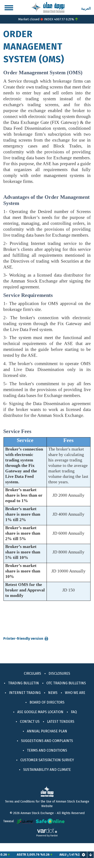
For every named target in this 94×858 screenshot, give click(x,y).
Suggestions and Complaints (47, 741)
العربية (86, 8)
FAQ (74, 712)
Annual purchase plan (47, 731)
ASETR (15, 854)
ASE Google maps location (40, 712)
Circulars (32, 673)
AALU (56, 854)
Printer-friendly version (23, 638)
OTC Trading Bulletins (66, 683)
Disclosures (59, 673)
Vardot (54, 835)
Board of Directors (47, 702)
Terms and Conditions (47, 750)
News (52, 693)
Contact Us (30, 721)
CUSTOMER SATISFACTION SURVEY (47, 760)
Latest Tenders (60, 721)
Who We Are (75, 693)
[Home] (47, 7)
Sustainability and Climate (47, 770)
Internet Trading (25, 693)
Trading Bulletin (23, 683)
